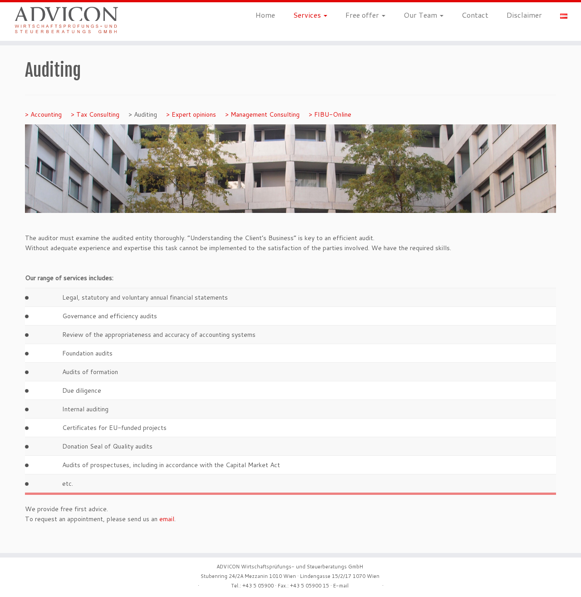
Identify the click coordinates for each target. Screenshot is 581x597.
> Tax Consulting (95, 114)
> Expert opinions (191, 114)
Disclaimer (524, 15)
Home (265, 15)
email (166, 518)
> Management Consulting (262, 114)
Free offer (363, 15)
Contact (475, 15)
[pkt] (27, 297)
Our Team (421, 15)
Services (308, 15)
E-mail (341, 585)
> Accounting (43, 114)
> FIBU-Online (330, 114)
